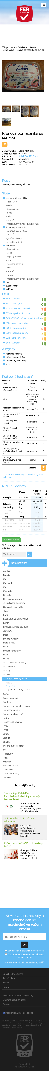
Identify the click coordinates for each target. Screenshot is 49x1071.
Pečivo (6, 694)
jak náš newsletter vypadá (30, 962)
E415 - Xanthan (13, 299)
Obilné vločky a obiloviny (14, 663)
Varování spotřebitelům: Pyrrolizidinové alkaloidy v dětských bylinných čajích (23, 796)
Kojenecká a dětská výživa (15, 619)
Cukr (5, 579)
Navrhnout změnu (11, 540)
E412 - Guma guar (14, 304)
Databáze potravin (27, 47)
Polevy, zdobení (10, 698)
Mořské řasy (9, 643)
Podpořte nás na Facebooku (19, 1013)
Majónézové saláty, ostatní (18, 690)
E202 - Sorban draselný (17, 333)
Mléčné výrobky (10, 639)
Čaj (4, 587)
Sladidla (6, 738)
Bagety (6, 575)
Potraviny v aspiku (11, 710)
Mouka (6, 647)
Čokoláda (7, 591)
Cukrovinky (8, 583)
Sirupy (6, 734)
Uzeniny (7, 762)
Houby (6, 611)
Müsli (5, 655)
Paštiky (9, 683)
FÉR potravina (8, 47)
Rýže (5, 730)
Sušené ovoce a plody (13, 746)
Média (6, 983)
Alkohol (6, 571)
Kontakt (6, 987)
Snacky (6, 742)
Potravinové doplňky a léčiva (16, 706)
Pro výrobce (9, 978)
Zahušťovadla (9, 770)
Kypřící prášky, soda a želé (15, 627)
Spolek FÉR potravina (13, 974)
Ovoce (6, 675)
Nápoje (6, 659)
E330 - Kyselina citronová (18, 313)
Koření (6, 623)
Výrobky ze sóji (10, 766)
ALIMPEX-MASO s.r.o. (29, 156)
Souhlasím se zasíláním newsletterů (26, 951)
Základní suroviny (11, 774)
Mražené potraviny (12, 651)
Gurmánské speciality (13, 607)
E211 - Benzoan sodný (16, 338)
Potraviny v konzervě (13, 714)
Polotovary (8, 702)
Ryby (5, 726)
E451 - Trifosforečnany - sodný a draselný (25, 318)
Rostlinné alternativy (12, 722)
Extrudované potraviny (14, 603)
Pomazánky (7, 50)
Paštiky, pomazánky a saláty (16, 678)
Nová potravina (19, 563)
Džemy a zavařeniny (12, 599)
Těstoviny (8, 754)
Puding (6, 718)
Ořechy (6, 671)
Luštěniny (7, 631)
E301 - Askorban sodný (17, 323)
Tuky (5, 758)
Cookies (6, 1004)
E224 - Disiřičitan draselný (18, 308)
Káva (5, 615)
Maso (5, 635)
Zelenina (7, 778)
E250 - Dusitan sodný (16, 328)
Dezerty (7, 595)
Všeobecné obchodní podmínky (18, 996)
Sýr (4, 750)
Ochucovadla (9, 666)
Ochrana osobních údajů (14, 1000)
